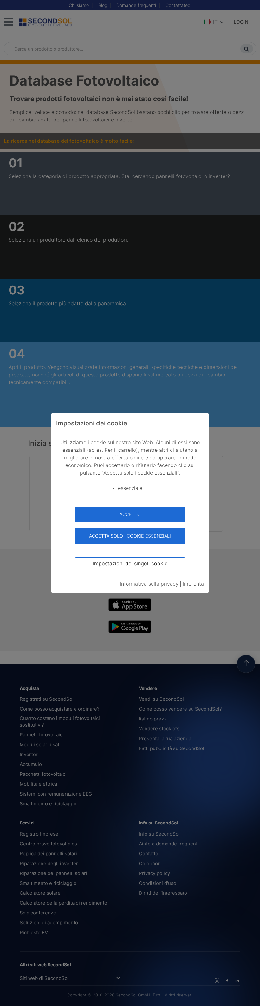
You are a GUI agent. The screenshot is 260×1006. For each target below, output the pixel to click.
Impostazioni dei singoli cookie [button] (130, 563)
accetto (130, 514)
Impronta (193, 584)
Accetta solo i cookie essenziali (130, 536)
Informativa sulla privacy (149, 584)
